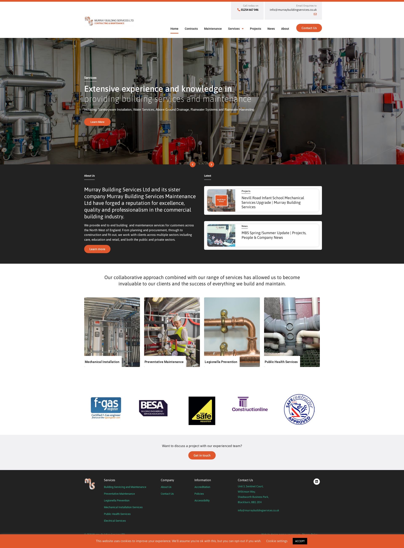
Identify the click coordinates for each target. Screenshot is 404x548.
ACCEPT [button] (300, 541)
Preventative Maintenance (119, 493)
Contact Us (167, 493)
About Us (166, 487)
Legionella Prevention (116, 500)
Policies (199, 493)
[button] (192, 164)
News (271, 28)
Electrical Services (115, 520)
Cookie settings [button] (276, 541)
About (285, 28)
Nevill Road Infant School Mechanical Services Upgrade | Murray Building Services (273, 202)
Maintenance (213, 28)
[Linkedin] (317, 481)
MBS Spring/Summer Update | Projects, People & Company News (274, 235)
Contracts (191, 28)
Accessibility (202, 500)
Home (174, 28)
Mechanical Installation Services (123, 507)
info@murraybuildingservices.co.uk (258, 510)
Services (234, 28)
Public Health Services (117, 514)
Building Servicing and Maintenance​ (125, 487)
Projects (255, 28)
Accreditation (202, 487)
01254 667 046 (249, 9)
